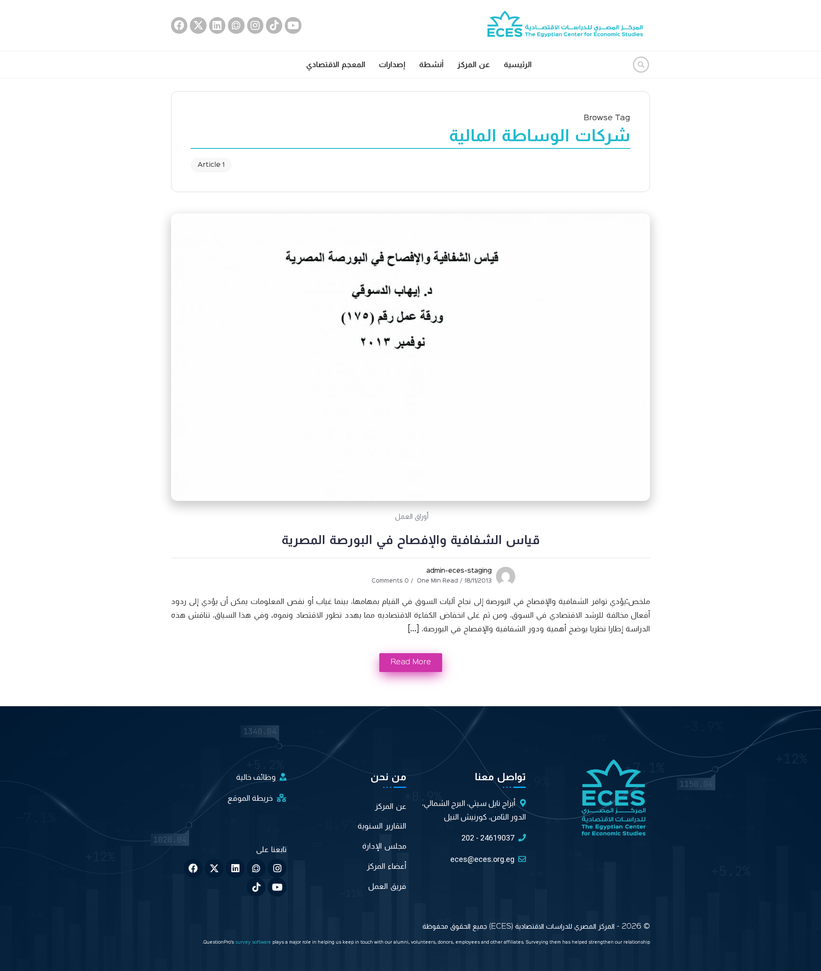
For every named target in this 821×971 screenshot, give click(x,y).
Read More (410, 662)
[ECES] (568, 25)
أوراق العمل (411, 516)
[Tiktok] (274, 25)
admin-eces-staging (459, 571)
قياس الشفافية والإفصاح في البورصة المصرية (410, 540)
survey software (253, 942)
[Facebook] (179, 25)
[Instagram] (255, 25)
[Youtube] (293, 25)
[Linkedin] (217, 25)
